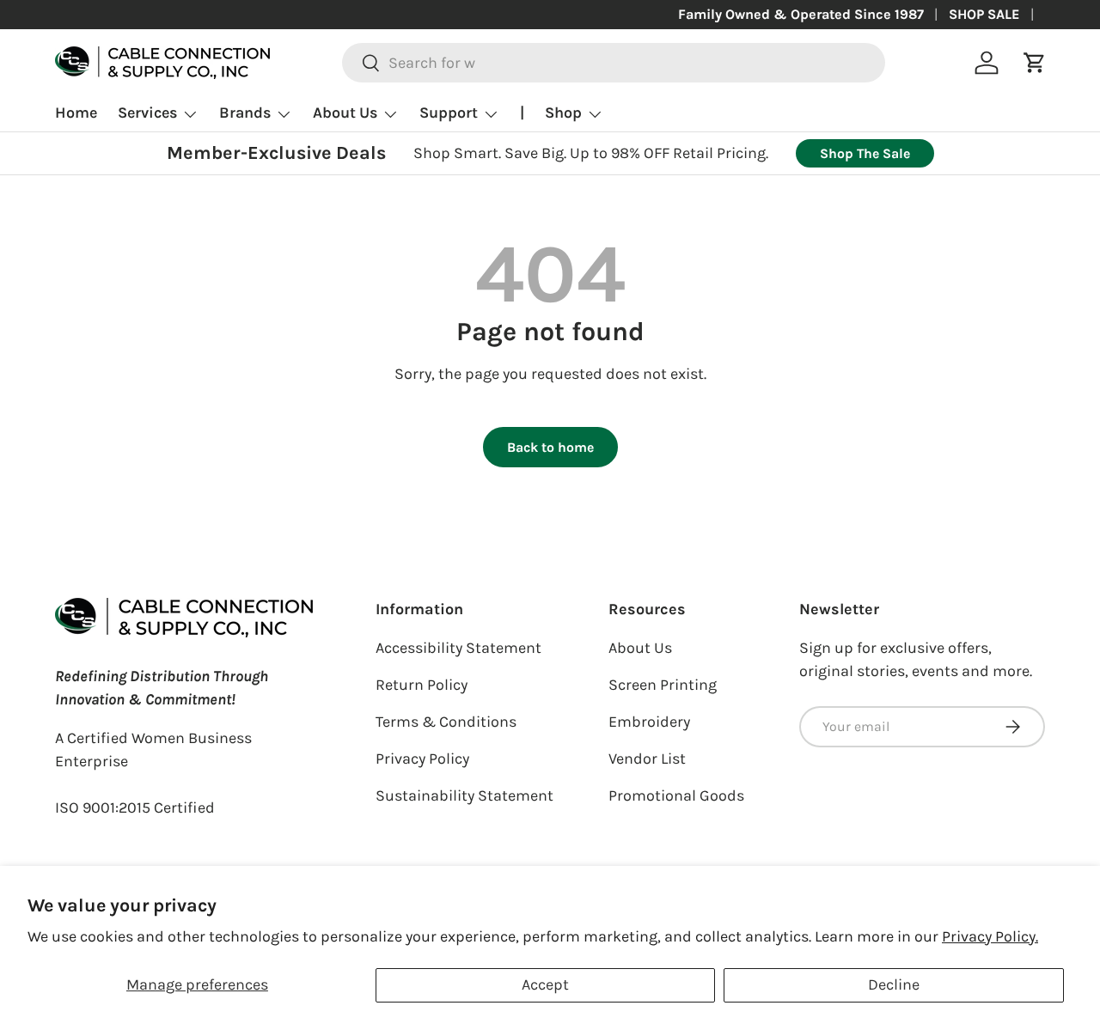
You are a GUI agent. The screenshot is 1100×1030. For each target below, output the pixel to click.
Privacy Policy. (990, 936)
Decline (894, 984)
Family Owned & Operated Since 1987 (801, 14)
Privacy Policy (422, 758)
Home (76, 112)
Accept (545, 984)
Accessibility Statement (458, 647)
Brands (245, 112)
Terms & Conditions (446, 721)
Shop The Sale (865, 153)
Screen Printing (662, 684)
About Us (345, 112)
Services (147, 112)
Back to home (550, 447)
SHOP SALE (984, 14)
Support (448, 112)
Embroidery (649, 721)
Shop (563, 112)
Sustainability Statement (464, 795)
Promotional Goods (676, 795)
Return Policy (422, 684)
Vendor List (647, 758)
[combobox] (613, 62)
